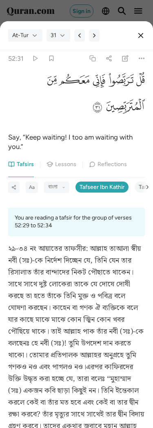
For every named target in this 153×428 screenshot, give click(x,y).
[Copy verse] (92, 58)
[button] (139, 82)
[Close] (141, 35)
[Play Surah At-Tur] (35, 58)
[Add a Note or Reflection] (125, 58)
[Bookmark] (51, 58)
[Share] (109, 58)
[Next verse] (94, 35)
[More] (142, 58)
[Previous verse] (79, 35)
